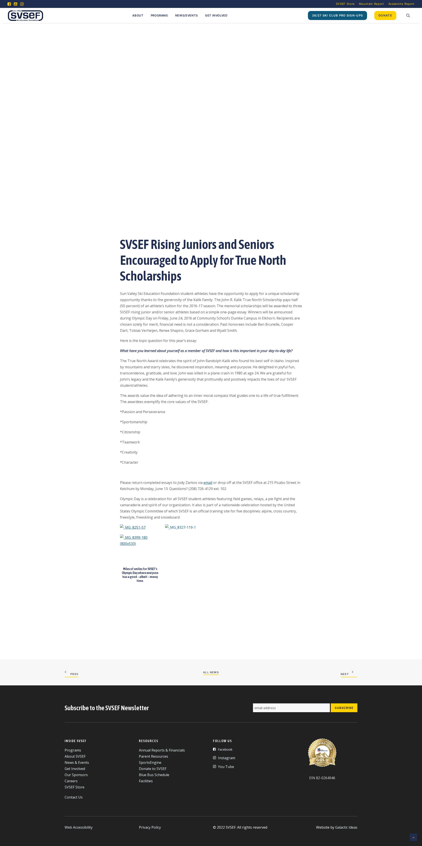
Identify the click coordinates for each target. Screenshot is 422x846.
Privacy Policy (150, 827)
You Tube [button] (226, 766)
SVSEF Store (345, 3)
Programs (159, 15)
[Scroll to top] (413, 837)
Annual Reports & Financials (162, 750)
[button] (9, 4)
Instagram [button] (226, 757)
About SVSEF (75, 756)
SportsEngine (150, 762)
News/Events (186, 15)
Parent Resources (153, 756)
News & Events (77, 762)
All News (211, 672)
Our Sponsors (76, 774)
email (208, 482)
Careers (71, 781)
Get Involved (216, 15)
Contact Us (74, 797)
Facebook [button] (225, 749)
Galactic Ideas (346, 827)
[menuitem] (345, 3)
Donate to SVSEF (152, 768)
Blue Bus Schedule (154, 774)
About (137, 15)
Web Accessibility (79, 827)
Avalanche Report (401, 3)
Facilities (146, 781)
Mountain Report (371, 3)
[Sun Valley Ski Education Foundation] (25, 15)
